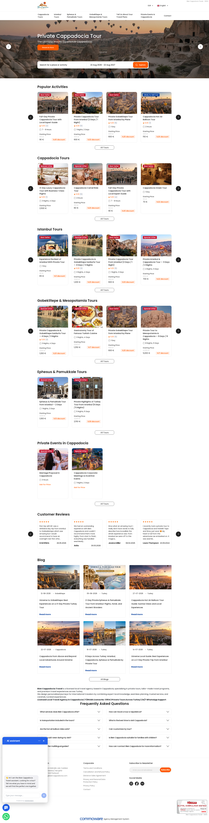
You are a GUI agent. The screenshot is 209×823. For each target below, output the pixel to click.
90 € (145, 199)
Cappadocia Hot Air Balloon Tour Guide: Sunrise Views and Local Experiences (147, 604)
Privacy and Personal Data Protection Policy (94, 780)
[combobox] (61, 65)
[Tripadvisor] (142, 784)
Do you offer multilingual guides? (54, 746)
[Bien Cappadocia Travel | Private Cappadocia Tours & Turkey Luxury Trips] (70, 5)
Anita (76, 545)
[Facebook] (137, 784)
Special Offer (46, 166)
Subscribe (165, 770)
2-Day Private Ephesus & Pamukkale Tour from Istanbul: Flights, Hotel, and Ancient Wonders (103, 604)
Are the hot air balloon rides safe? (55, 729)
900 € (76, 137)
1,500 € (77, 279)
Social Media (135, 778)
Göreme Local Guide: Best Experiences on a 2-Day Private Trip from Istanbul (150, 658)
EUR (149, 5)
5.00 (44, 126)
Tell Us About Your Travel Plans (124, 15)
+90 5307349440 (48, 773)
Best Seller (45, 95)
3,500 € (77, 418)
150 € (41, 137)
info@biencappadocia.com (52, 776)
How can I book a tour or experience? (125, 712)
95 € (41, 273)
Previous (8, 46)
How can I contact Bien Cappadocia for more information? (135, 746)
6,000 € (146, 350)
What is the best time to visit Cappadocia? (128, 720)
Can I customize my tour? (120, 729)
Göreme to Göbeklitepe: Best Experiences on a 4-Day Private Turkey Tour (58, 604)
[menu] (39, 741)
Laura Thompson (151, 543)
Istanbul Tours (57, 15)
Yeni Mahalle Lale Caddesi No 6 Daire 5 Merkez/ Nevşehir (52, 769)
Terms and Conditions (92, 768)
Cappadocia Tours (43, 15)
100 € (76, 205)
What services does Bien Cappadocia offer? (59, 712)
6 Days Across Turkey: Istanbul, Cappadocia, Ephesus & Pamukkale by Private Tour (104, 660)
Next (200, 46)
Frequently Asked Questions (104, 703)
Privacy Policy (89, 785)
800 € (111, 134)
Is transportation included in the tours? (57, 720)
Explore (142, 65)
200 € (145, 134)
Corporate (88, 763)
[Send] (43, 795)
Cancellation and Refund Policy (96, 772)
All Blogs (104, 679)
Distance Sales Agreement (94, 775)
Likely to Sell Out (151, 95)
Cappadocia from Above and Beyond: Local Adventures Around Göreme (58, 658)
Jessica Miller (114, 543)
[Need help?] (6, 807)
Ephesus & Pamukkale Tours (74, 15)
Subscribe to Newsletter (141, 763)
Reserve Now (48, 47)
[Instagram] (131, 784)
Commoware (29, 801)
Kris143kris (44, 543)
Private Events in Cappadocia (148, 15)
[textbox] (61, 65)
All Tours (105, 147)
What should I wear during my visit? (55, 737)
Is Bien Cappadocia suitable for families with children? (133, 737)
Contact (167, 16)
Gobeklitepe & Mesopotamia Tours (98, 15)
